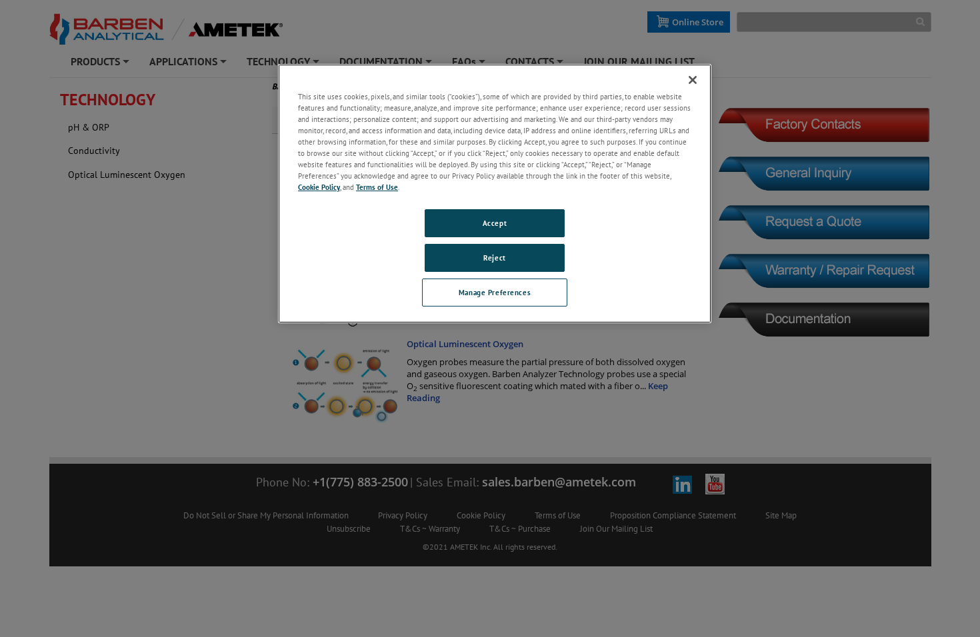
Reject (494, 258)
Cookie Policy (319, 187)
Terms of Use (377, 187)
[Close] (692, 80)
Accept (495, 223)
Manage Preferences (495, 292)
